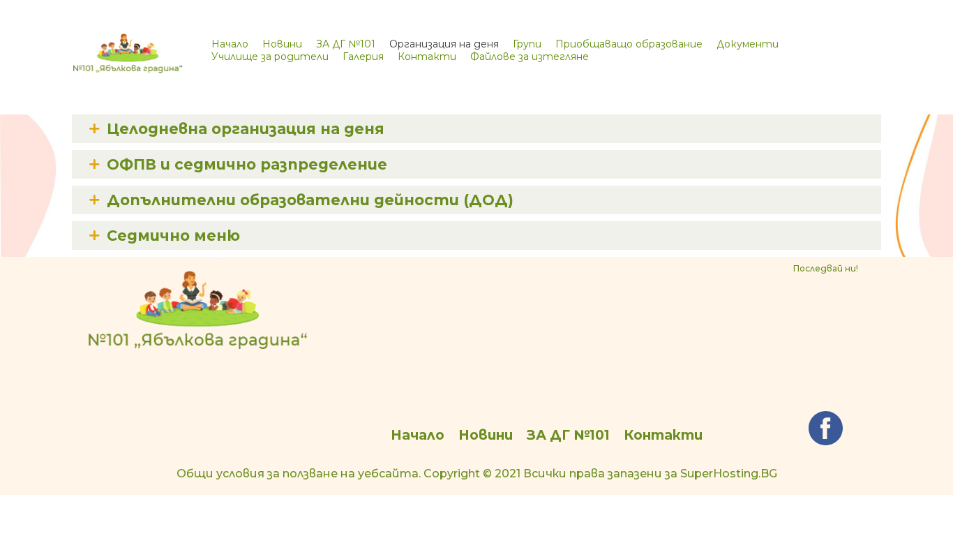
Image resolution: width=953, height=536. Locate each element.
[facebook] (826, 428)
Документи (747, 44)
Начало (229, 44)
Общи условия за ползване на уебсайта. (299, 473)
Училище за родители (270, 56)
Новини (282, 44)
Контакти (427, 56)
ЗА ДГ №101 (345, 44)
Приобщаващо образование (629, 44)
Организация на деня (444, 44)
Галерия (363, 56)
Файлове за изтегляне (529, 56)
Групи (527, 44)
